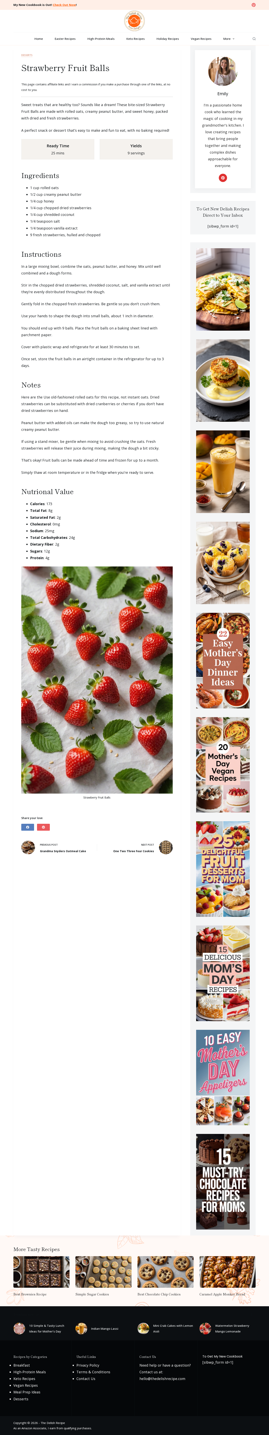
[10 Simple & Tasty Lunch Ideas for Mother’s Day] (19, 1328)
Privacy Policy (87, 1365)
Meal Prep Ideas (26, 1392)
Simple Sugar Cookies (92, 1294)
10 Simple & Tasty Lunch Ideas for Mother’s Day (46, 1328)
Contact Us (85, 1378)
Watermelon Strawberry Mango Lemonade (232, 1328)
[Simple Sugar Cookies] (103, 1272)
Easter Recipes (65, 39)
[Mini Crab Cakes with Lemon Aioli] (143, 1328)
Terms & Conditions (93, 1372)
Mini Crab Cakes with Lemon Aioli (173, 1328)
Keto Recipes (135, 39)
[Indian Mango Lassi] (81, 1328)
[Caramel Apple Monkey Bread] (227, 1272)
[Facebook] (27, 827)
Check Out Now (64, 5)
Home (38, 39)
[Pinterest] (254, 5)
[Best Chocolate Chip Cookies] (165, 1272)
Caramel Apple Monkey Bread (222, 1294)
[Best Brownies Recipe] (41, 1272)
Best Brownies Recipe (30, 1294)
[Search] (254, 38)
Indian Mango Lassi (104, 1329)
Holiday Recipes (168, 39)
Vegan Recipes (201, 39)
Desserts (26, 55)
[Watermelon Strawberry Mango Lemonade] (205, 1328)
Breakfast (21, 1365)
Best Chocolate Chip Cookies (159, 1294)
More (227, 39)
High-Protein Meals (101, 39)
